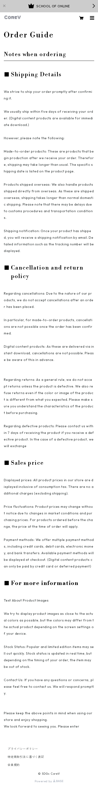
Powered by (44, 781)
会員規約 (14, 765)
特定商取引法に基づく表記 (26, 757)
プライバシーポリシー (23, 749)
